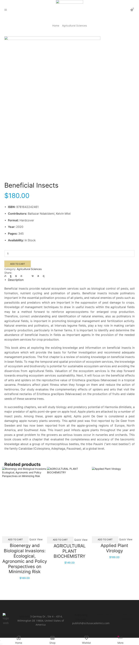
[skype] (43, 276)
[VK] (16, 276)
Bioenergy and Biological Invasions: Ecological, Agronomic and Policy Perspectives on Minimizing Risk (24, 558)
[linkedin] (32, 276)
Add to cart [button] (15, 539)
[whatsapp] (38, 276)
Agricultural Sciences (74, 25)
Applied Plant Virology (114, 548)
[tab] (16, 280)
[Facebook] (10, 276)
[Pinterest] (21, 276)
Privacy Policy (104, 615)
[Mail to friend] (27, 276)
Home (55, 25)
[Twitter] (6, 276)
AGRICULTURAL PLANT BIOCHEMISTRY (70, 551)
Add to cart (17, 264)
